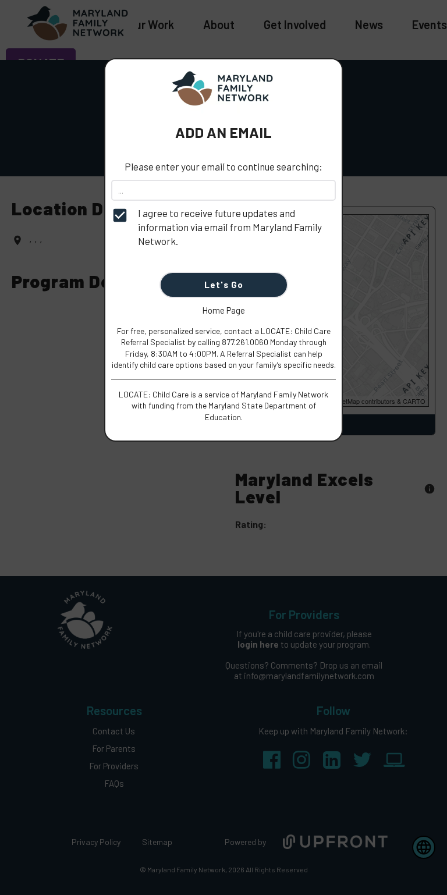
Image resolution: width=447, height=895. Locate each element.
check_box (120, 215)
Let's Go (223, 284)
